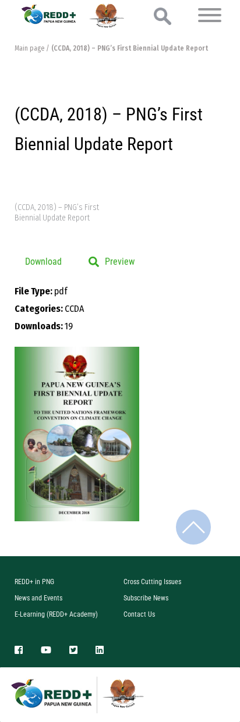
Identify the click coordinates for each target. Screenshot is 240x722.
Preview (120, 261)
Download (43, 261)
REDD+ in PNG (34, 582)
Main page (29, 48)
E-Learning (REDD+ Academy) (56, 614)
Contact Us (139, 614)
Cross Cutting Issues (152, 582)
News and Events (38, 598)
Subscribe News (145, 598)
